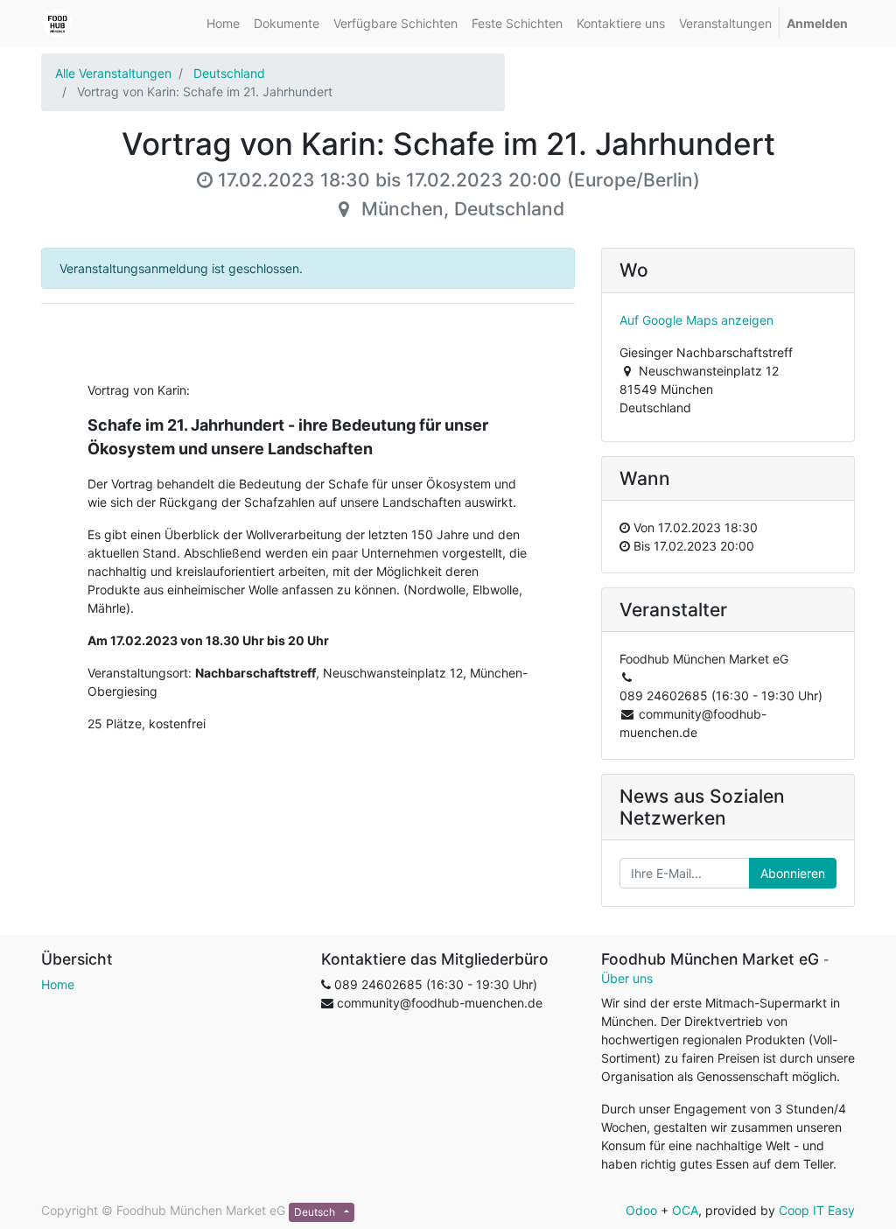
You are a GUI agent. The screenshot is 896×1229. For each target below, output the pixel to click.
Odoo (641, 1210)
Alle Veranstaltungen (113, 73)
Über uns (627, 978)
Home (57, 984)
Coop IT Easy (817, 1210)
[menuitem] (223, 23)
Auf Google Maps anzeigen (697, 320)
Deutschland (229, 73)
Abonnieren (792, 873)
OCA (685, 1210)
